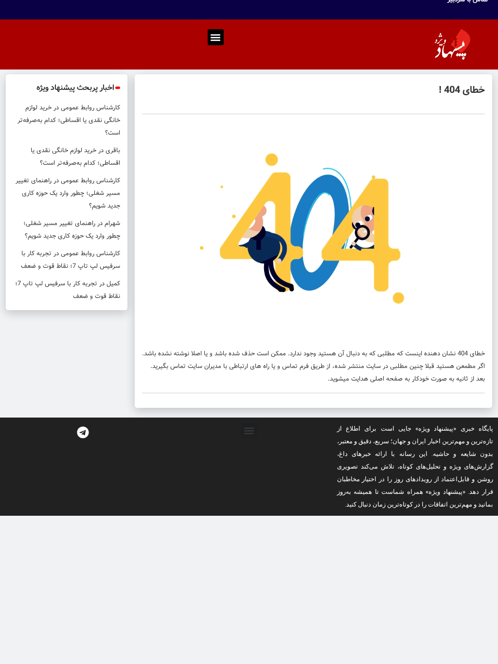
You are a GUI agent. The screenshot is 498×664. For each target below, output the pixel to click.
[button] (216, 37)
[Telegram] (83, 432)
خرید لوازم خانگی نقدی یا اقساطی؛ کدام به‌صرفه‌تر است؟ (69, 120)
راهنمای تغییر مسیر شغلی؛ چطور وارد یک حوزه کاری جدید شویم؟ (68, 193)
